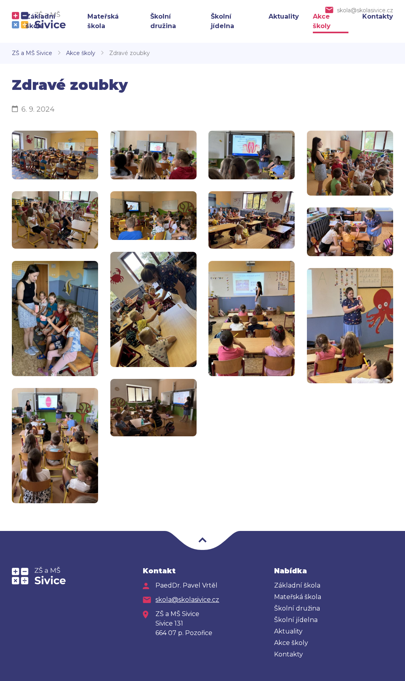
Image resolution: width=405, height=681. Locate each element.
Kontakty (377, 16)
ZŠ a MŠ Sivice (32, 53)
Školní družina (297, 608)
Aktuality (284, 16)
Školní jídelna (296, 620)
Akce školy (80, 53)
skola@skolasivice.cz (365, 10)
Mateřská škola (297, 597)
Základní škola (297, 585)
